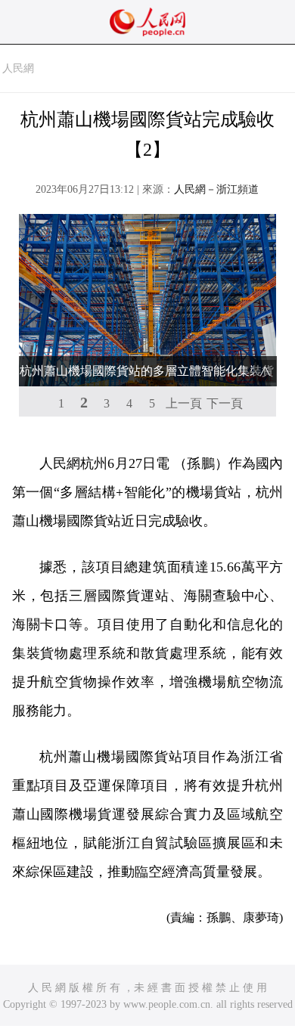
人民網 (18, 68)
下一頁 (224, 403)
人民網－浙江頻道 (216, 189)
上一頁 (184, 403)
